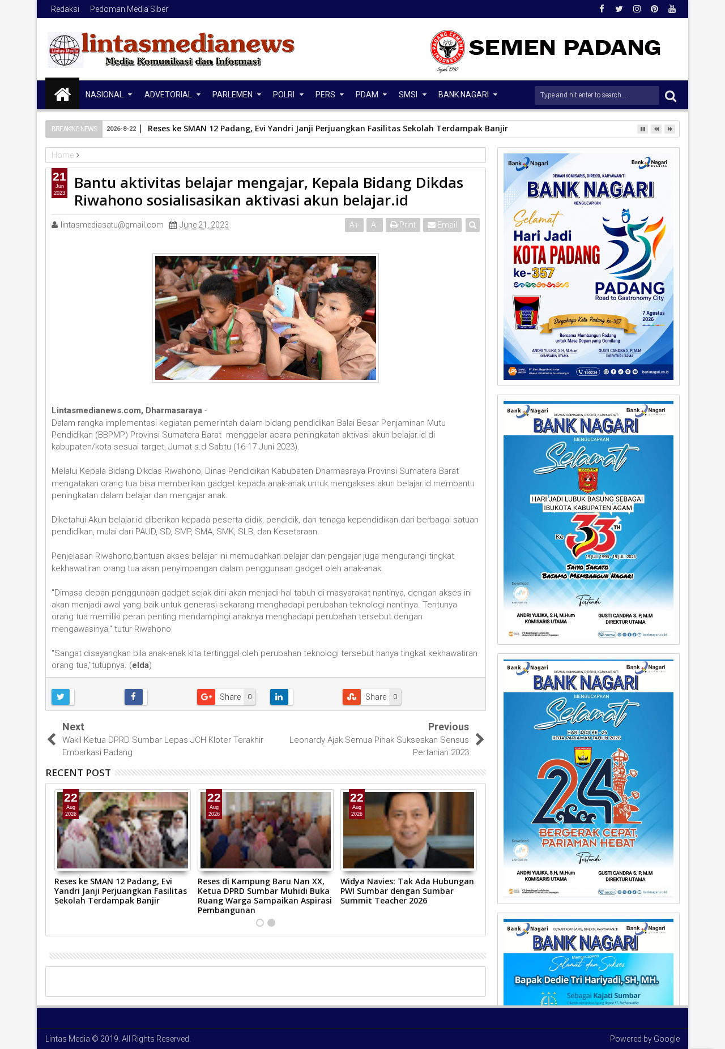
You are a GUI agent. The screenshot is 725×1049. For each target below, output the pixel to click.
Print (407, 224)
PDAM (367, 94)
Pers (325, 94)
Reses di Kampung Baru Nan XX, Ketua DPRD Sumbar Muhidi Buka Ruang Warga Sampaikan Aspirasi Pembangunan (265, 895)
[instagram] (637, 9)
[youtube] (672, 9)
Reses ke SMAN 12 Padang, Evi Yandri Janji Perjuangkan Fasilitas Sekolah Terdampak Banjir (120, 891)
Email (446, 224)
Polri (284, 94)
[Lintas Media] (62, 93)
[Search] (671, 95)
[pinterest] (654, 9)
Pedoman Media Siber (129, 9)
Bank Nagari (463, 94)
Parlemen (232, 94)
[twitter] (619, 9)
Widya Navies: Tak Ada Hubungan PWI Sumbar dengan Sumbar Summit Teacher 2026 (407, 891)
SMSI (408, 94)
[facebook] (601, 9)
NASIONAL (104, 94)
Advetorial (168, 94)
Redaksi (65, 9)
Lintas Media (67, 1038)
